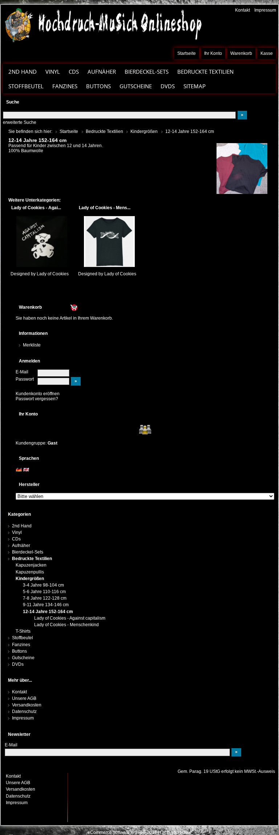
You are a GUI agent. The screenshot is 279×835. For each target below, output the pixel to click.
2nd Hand (22, 525)
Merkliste (32, 345)
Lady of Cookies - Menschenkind (66, 624)
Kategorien (19, 514)
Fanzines (64, 86)
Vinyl (17, 532)
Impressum (265, 10)
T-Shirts (23, 631)
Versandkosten (26, 705)
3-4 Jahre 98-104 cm (43, 585)
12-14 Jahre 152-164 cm (48, 611)
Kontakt (242, 10)
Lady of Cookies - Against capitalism (69, 618)
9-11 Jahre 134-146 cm (46, 604)
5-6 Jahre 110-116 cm (44, 591)
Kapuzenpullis (30, 572)
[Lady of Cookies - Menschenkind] (109, 241)
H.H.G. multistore (174, 832)
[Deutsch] (19, 469)
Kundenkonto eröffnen (38, 393)
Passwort (25, 379)
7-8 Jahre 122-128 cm (44, 598)
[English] (26, 469)
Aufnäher (21, 545)
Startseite (186, 53)
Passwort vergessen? (37, 398)
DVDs (168, 86)
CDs (74, 71)
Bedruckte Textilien (32, 558)
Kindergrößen (30, 578)
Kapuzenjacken (31, 565)
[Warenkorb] (60, 307)
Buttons (19, 651)
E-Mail (22, 371)
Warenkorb (241, 53)
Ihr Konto (213, 53)
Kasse (266, 53)
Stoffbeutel (26, 86)
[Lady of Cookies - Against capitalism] (42, 241)
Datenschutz (24, 711)
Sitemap (194, 86)
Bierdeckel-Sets (147, 71)
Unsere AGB (24, 698)
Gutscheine (136, 86)
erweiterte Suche (19, 122)
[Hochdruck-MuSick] (103, 24)
